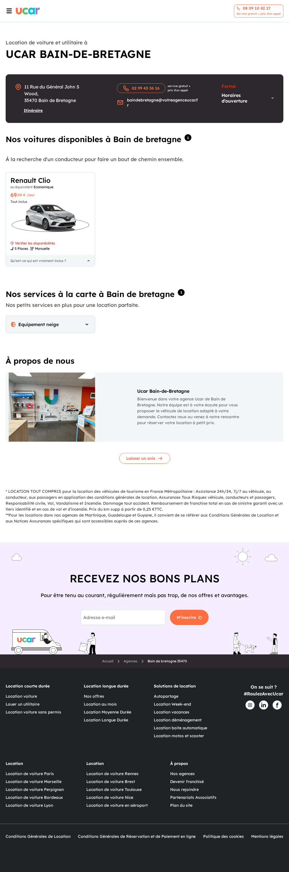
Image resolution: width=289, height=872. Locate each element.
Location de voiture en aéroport (117, 805)
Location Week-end (172, 704)
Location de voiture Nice (109, 797)
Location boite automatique (180, 727)
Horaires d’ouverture (234, 98)
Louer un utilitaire (23, 704)
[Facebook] (277, 705)
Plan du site (181, 805)
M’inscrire (186, 617)
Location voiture (21, 696)
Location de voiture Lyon (29, 805)
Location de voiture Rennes (112, 773)
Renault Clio (30, 180)
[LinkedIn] (263, 705)
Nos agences (182, 773)
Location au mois (100, 704)
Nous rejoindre (184, 789)
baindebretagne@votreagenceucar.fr (162, 102)
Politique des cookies (223, 836)
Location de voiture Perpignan (35, 789)
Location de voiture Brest (110, 781)
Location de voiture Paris (30, 773)
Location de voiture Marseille (34, 781)
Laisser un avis (140, 458)
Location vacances (171, 712)
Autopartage (166, 696)
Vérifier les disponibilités (35, 243)
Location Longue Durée (106, 720)
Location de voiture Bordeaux (34, 797)
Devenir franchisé (187, 781)
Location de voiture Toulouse (114, 789)
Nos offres (94, 696)
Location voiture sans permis (33, 712)
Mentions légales (267, 836)
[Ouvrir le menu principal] (8, 11)
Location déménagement (178, 720)
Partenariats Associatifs (193, 797)
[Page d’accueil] (28, 11)
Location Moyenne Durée (107, 712)
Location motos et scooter (179, 735)
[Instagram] (250, 705)
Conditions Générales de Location (38, 836)
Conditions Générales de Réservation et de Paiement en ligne (137, 836)
